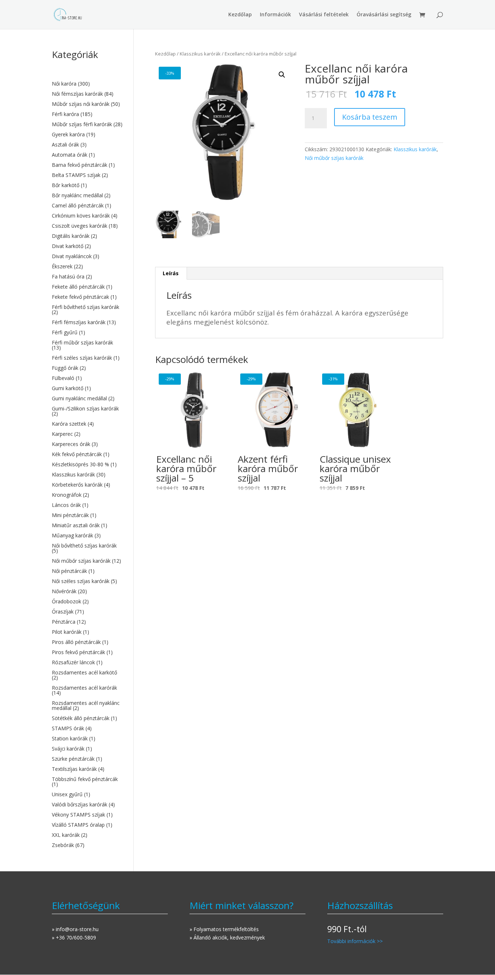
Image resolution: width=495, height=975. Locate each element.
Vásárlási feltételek (324, 15)
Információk (275, 15)
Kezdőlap (240, 15)
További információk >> (355, 941)
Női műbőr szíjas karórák (334, 157)
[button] (281, 74)
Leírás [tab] (171, 273)
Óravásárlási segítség (384, 15)
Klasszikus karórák (200, 53)
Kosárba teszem (369, 117)
